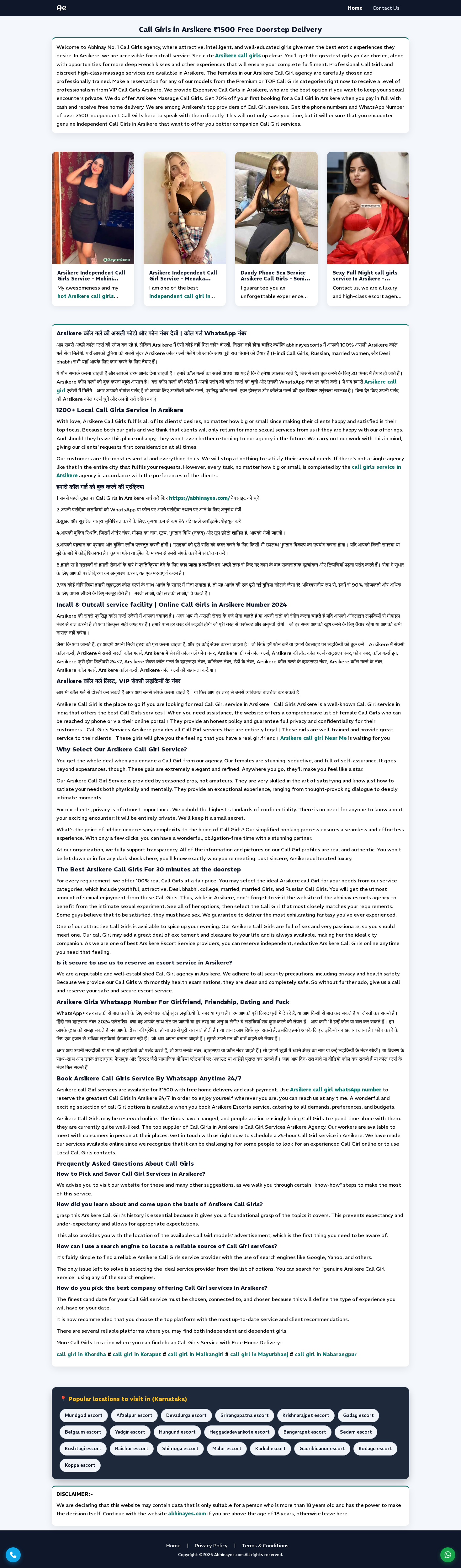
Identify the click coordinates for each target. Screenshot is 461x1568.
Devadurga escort (186, 1415)
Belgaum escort (83, 1432)
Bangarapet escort (304, 1432)
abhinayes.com (187, 1513)
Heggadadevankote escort (239, 1432)
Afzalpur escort (134, 1415)
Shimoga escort (180, 1448)
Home (355, 8)
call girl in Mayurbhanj (259, 1354)
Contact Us (386, 8)
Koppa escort (80, 1465)
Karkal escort (270, 1448)
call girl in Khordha (81, 1354)
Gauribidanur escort (322, 1448)
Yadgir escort (130, 1432)
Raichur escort (131, 1448)
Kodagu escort (375, 1448)
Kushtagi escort (83, 1448)
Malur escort (226, 1448)
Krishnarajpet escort (306, 1415)
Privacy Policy (211, 1545)
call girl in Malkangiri (196, 1354)
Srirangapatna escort (244, 1415)
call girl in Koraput (137, 1354)
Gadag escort (358, 1415)
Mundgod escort (84, 1415)
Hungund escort (177, 1432)
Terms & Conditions (265, 1545)
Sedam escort (356, 1432)
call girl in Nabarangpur (326, 1354)
